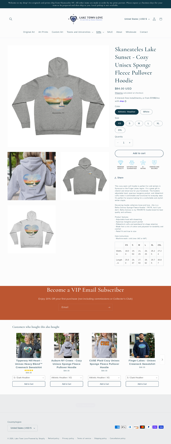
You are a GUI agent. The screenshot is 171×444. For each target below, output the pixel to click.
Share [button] (120, 177)
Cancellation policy (118, 438)
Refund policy (53, 438)
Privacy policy (68, 438)
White (146, 112)
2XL (120, 130)
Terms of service (84, 438)
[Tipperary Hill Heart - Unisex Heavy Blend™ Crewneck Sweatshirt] (29, 345)
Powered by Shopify (36, 438)
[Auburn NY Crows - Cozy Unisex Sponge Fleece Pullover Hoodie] (66, 345)
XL (158, 123)
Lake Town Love (21, 438)
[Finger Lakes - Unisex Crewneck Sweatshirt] (142, 345)
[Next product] (162, 360)
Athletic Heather (126, 112)
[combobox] (29, 377)
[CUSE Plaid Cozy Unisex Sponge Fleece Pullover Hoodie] (104, 345)
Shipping (119, 93)
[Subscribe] (109, 307)
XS (119, 123)
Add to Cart (28, 384)
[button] (11, 19)
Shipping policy (100, 438)
